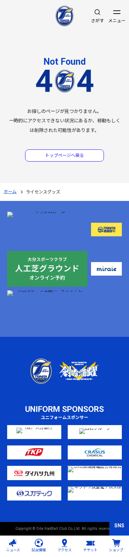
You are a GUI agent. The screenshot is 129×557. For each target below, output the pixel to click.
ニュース (13, 550)
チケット (90, 550)
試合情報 (39, 550)
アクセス (65, 550)
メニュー (116, 20)
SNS (119, 525)
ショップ (116, 550)
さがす (97, 20)
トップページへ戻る (64, 155)
